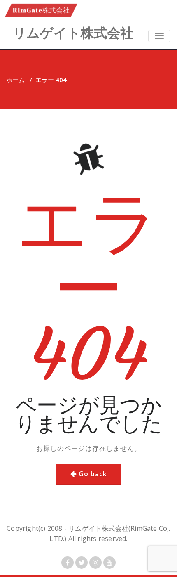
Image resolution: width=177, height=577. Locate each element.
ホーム (15, 80)
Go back (93, 473)
